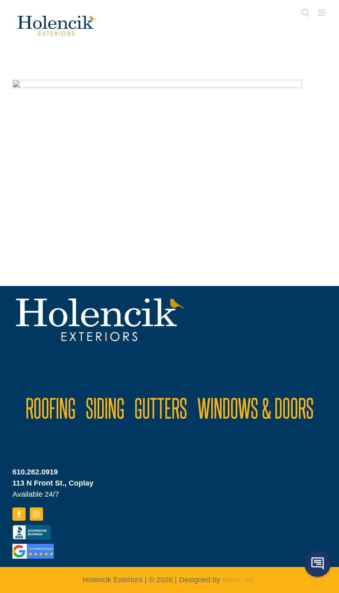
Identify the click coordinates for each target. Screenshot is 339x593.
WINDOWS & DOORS (255, 407)
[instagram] (36, 514)
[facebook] (19, 514)
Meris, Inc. (239, 580)
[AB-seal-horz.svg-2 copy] (33, 528)
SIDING (105, 407)
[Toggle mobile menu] (322, 12)
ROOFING (51, 407)
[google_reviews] (33, 547)
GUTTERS (160, 407)
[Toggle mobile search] (305, 12)
